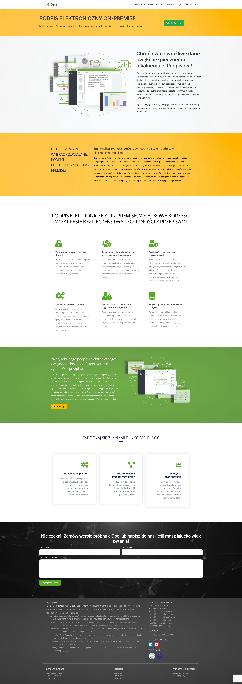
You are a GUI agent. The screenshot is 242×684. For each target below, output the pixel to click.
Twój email (127, 547)
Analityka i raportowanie (173, 475)
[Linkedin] (151, 644)
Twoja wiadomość (48, 558)
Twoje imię (44, 547)
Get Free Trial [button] (174, 22)
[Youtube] (156, 644)
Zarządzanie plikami (76, 473)
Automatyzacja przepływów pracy (123, 475)
